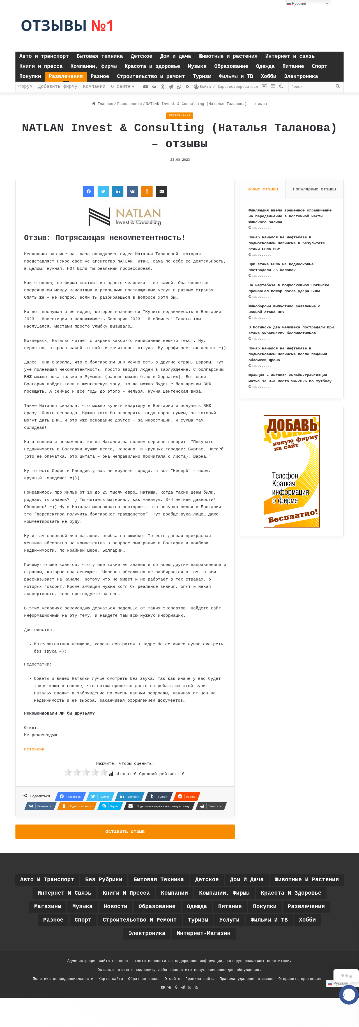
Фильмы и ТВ (236, 76)
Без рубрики (103, 879)
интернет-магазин (204, 933)
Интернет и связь (290, 56)
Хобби (268, 76)
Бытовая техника (100, 56)
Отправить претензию (300, 979)
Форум (26, 86)
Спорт (319, 66)
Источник (34, 749)
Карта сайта (110, 979)
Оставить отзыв (125, 831)
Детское (141, 56)
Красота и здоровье (152, 66)
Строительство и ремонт (151, 76)
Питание (293, 66)
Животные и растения (228, 56)
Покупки (30, 76)
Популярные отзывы (314, 189)
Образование (231, 66)
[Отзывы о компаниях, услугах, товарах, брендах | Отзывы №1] (67, 25)
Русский (298, 3)
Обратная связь (144, 979)
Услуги (229, 920)
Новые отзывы (263, 189)
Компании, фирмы (93, 66)
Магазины (47, 906)
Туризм (202, 76)
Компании (94, 86)
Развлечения (66, 76)
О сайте (121, 86)
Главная (104, 104)
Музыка (197, 66)
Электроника (301, 76)
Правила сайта (200, 979)
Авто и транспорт (44, 56)
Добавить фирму (57, 86)
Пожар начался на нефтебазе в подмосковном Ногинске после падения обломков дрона (287, 354)
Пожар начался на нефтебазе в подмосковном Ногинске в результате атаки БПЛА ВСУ (286, 243)
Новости (115, 906)
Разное (100, 76)
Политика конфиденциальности (63, 979)
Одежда (265, 66)
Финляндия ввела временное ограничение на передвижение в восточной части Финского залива (290, 216)
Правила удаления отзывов (246, 979)
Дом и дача (175, 56)
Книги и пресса (41, 66)
